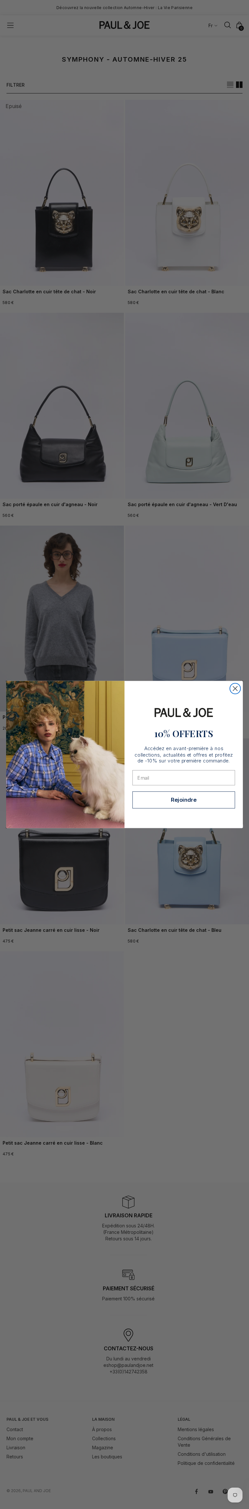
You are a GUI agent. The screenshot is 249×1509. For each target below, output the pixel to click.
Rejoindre (183, 800)
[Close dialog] (235, 688)
